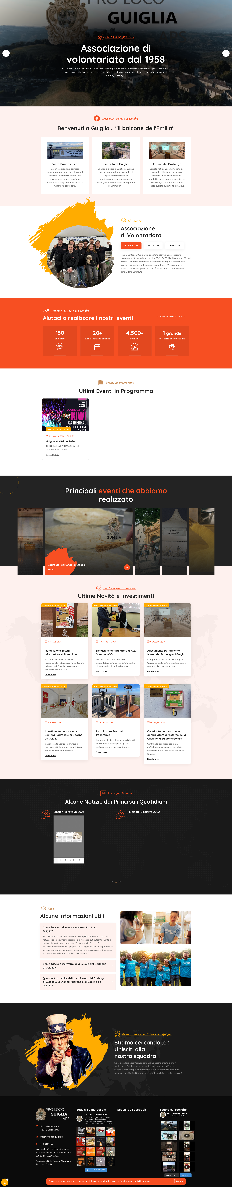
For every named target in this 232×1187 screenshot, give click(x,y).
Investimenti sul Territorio (53, 605)
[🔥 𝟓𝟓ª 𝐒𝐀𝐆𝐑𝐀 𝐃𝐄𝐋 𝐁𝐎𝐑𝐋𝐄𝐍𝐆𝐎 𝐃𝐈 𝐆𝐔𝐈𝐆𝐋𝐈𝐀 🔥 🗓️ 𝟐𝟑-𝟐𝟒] (80, 1141)
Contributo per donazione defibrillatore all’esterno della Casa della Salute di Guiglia (166, 735)
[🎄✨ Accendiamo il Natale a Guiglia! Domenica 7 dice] (110, 1151)
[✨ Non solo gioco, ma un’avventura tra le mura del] (90, 1161)
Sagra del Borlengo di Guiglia (66, 565)
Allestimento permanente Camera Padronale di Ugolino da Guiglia (63, 735)
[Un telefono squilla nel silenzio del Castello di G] (100, 1161)
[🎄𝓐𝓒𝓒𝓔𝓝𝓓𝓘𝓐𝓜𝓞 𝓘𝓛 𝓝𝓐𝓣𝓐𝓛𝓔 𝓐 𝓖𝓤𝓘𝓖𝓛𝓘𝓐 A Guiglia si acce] (80, 1151)
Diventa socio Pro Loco (169, 316)
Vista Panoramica (64, 164)
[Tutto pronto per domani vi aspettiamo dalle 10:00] (110, 1141)
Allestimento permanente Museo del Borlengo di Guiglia (166, 652)
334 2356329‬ (46, 1143)
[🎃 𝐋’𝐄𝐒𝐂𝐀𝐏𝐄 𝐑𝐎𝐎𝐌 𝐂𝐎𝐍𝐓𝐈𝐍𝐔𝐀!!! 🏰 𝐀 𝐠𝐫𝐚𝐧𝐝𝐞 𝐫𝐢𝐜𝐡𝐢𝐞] (80, 1161)
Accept (179, 1181)
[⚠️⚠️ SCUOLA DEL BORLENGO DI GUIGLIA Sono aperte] (90, 1141)
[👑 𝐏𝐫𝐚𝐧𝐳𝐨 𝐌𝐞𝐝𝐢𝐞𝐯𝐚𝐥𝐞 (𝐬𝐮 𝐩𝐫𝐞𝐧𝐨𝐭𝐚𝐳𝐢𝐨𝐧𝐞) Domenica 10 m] (90, 1131)
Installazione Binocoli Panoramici (109, 733)
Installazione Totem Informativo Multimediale (61, 652)
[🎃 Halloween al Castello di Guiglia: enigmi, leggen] (110, 1161)
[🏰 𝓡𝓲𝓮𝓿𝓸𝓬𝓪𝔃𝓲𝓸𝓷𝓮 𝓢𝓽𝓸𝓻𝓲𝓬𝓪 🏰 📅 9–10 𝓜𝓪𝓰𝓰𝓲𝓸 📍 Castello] (100, 1131)
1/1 (54, 860)
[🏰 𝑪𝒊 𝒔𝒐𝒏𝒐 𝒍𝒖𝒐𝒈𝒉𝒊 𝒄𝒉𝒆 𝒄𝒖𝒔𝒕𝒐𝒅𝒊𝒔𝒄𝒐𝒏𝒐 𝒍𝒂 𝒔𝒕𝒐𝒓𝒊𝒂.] (80, 1131)
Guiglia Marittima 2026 (60, 441)
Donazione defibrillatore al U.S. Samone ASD (116, 652)
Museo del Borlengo (167, 164)
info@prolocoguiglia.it (51, 1136)
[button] (6, 53)
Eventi (51, 570)
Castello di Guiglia (116, 164)
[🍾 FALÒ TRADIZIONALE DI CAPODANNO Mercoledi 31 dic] (100, 1141)
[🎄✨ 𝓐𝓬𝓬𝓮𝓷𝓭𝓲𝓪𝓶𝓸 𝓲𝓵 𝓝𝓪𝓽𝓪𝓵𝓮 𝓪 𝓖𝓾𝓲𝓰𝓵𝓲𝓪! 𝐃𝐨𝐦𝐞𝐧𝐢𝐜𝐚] (100, 1151)
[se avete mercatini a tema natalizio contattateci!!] (90, 1151)
